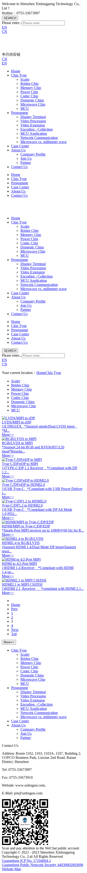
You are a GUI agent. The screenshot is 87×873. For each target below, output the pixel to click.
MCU (24, 108)
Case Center (20, 146)
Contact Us (19, 167)
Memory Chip (30, 88)
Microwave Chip (32, 104)
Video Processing (33, 121)
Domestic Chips (32, 100)
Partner (25, 163)
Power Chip (29, 92)
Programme (19, 113)
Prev (14, 609)
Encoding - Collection (36, 129)
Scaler (24, 79)
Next (14, 630)
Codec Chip (29, 96)
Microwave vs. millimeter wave (43, 142)
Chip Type (19, 75)
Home (15, 71)
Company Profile (32, 154)
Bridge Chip (29, 84)
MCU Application (33, 133)
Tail (14, 634)
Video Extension (32, 125)
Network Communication (39, 138)
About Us (18, 150)
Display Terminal (33, 117)
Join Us (26, 158)
